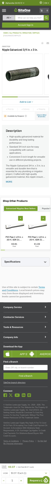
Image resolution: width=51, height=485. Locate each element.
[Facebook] (5, 396)
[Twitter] (11, 396)
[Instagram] (29, 396)
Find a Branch (10, 362)
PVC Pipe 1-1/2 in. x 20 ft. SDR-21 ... (37, 238)
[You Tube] (18, 396)
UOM (5, 473)
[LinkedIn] (24, 396)
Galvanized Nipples (12, 36)
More (9, 182)
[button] (13, 3)
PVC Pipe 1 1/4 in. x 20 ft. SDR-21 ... (14, 238)
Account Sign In (25, 25)
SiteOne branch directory (14, 383)
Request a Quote (38, 480)
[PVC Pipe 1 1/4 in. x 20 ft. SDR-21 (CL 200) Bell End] (14, 226)
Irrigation (27, 33)
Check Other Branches (42, 116)
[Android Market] (38, 351)
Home (5, 33)
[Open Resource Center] (46, 480)
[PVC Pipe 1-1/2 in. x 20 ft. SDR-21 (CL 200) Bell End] (37, 226)
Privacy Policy (28, 441)
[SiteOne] (22, 12)
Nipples (36, 33)
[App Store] (13, 351)
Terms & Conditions (11, 441)
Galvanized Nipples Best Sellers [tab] (20, 208)
